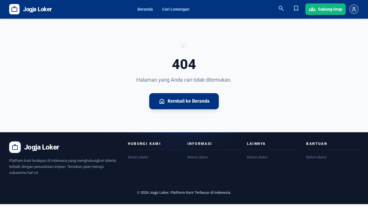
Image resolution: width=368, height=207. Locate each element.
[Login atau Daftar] (354, 9)
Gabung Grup (325, 9)
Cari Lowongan (175, 9)
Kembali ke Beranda (184, 101)
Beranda (145, 9)
